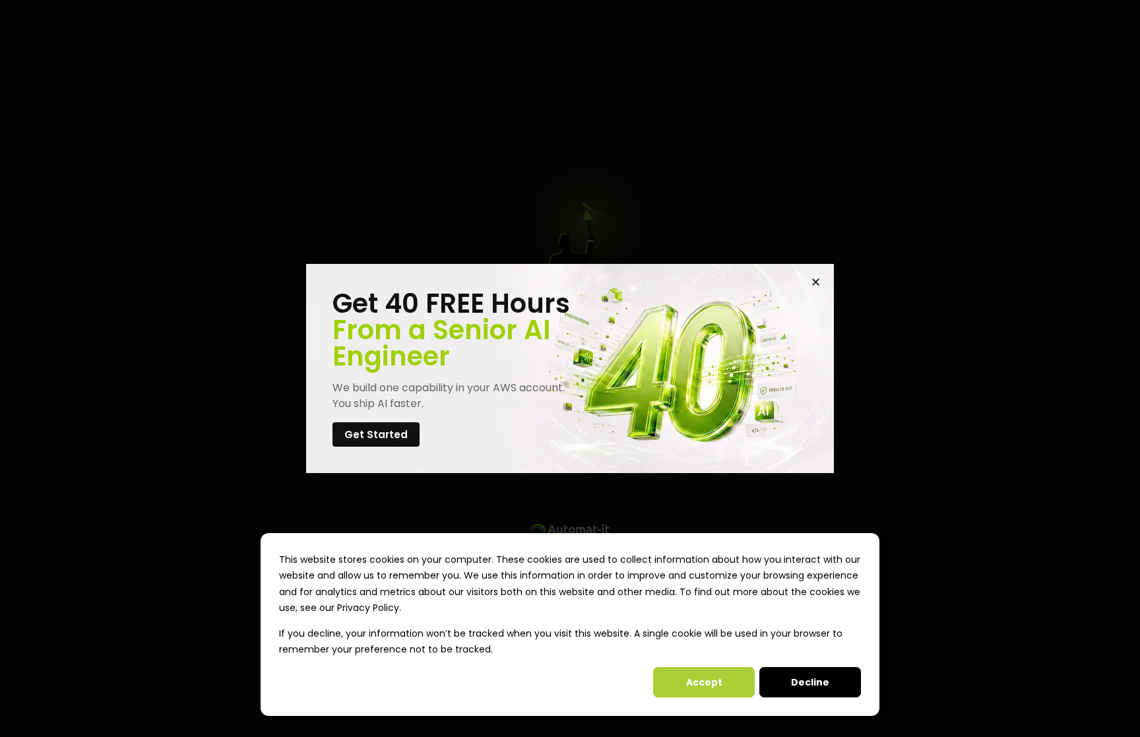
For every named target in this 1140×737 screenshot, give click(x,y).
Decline (810, 682)
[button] (816, 282)
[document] (570, 368)
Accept (704, 682)
